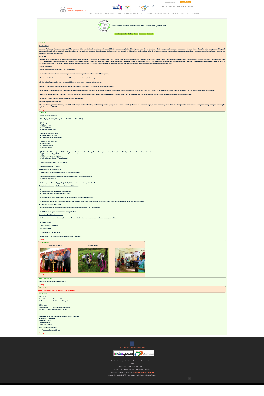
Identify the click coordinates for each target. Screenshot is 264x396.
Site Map (126, 347)
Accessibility (195, 13)
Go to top (41, 110)
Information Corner (130, 13)
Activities (124, 34)
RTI (142, 13)
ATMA (119, 13)
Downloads (142, 34)
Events (136, 34)
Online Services (109, 13)
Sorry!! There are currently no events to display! (53, 290)
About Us (98, 13)
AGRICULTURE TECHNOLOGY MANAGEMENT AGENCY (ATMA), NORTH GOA (139, 26)
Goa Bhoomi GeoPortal (162, 13)
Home (90, 13)
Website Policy (135, 347)
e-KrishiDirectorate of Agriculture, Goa (76, 10)
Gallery (130, 34)
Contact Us (175, 13)
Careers (148, 13)
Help (182, 13)
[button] (41, 257)
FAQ (121, 347)
